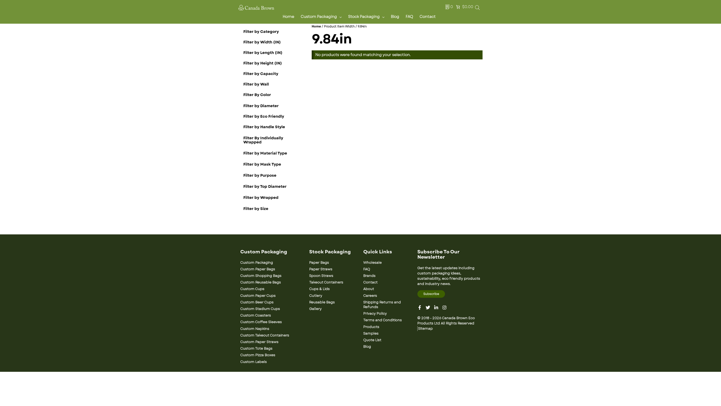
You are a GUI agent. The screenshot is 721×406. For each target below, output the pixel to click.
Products (371, 326)
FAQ (409, 16)
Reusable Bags (322, 302)
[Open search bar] (477, 8)
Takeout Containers (326, 282)
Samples (371, 333)
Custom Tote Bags (256, 348)
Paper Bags (319, 262)
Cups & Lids (319, 288)
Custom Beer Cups (257, 302)
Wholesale (372, 262)
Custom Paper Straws (259, 341)
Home (288, 16)
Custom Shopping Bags (260, 275)
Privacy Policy (375, 313)
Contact (428, 16)
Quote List (372, 340)
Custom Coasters (255, 315)
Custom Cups (252, 288)
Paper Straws (320, 269)
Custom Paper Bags (257, 269)
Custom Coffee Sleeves (261, 322)
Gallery (315, 308)
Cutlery (315, 295)
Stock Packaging (364, 16)
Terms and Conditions (382, 320)
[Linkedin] (436, 307)
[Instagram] (444, 307)
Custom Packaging (319, 16)
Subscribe (431, 294)
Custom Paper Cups (258, 295)
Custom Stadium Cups (260, 308)
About (368, 288)
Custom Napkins (254, 328)
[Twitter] (428, 307)
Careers (370, 295)
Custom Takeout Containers (264, 335)
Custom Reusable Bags (260, 282)
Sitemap (425, 328)
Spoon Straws (321, 275)
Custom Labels (253, 361)
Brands (369, 275)
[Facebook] (419, 307)
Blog (395, 16)
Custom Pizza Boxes (257, 355)
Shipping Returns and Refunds (382, 304)
